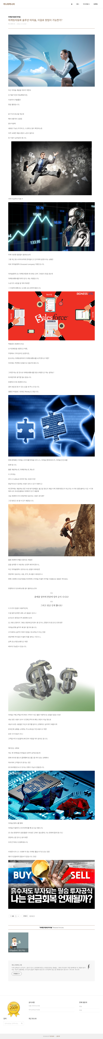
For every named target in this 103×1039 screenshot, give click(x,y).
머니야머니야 (9, 4)
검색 (22, 1023)
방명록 (96, 4)
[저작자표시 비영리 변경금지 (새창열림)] (32, 916)
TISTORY (51, 1036)
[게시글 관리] (18, 916)
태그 (77, 4)
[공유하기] (16, 916)
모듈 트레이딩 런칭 (34, 1006)
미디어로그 (86, 4)
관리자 (58, 1036)
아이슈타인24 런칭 (34, 1010)
